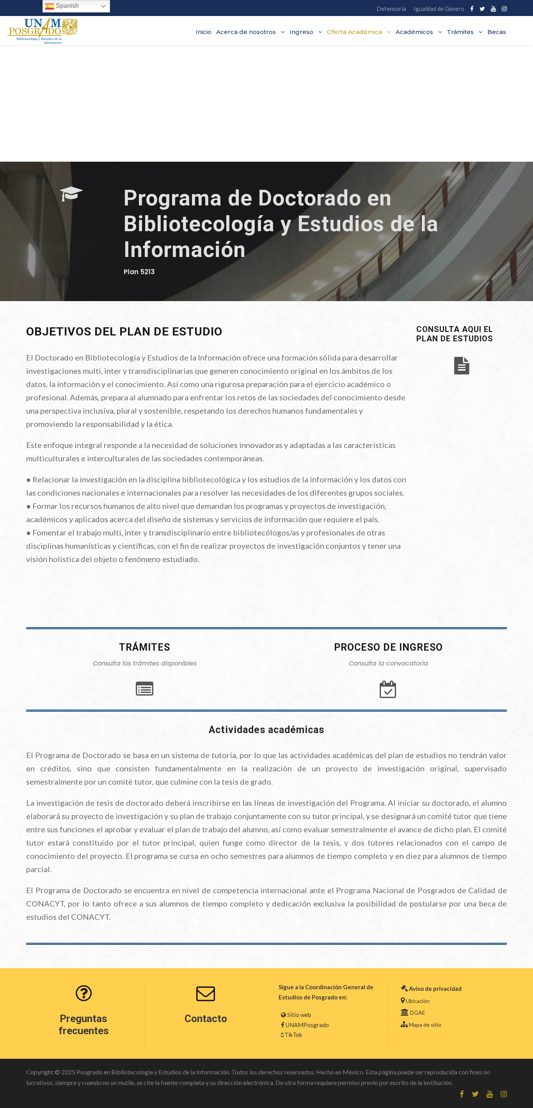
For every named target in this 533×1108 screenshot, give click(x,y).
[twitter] (482, 8)
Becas (496, 32)
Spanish (66, 5)
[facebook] (472, 8)
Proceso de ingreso (388, 647)
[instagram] (504, 8)
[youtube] (493, 8)
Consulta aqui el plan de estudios (454, 334)
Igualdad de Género (439, 8)
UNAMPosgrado (307, 1024)
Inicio (203, 32)
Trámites (460, 32)
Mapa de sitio (425, 1024)
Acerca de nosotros (246, 32)
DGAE (417, 1012)
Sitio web (299, 1014)
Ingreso (301, 32)
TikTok (293, 1034)
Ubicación (418, 1000)
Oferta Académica (354, 32)
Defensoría (391, 8)
